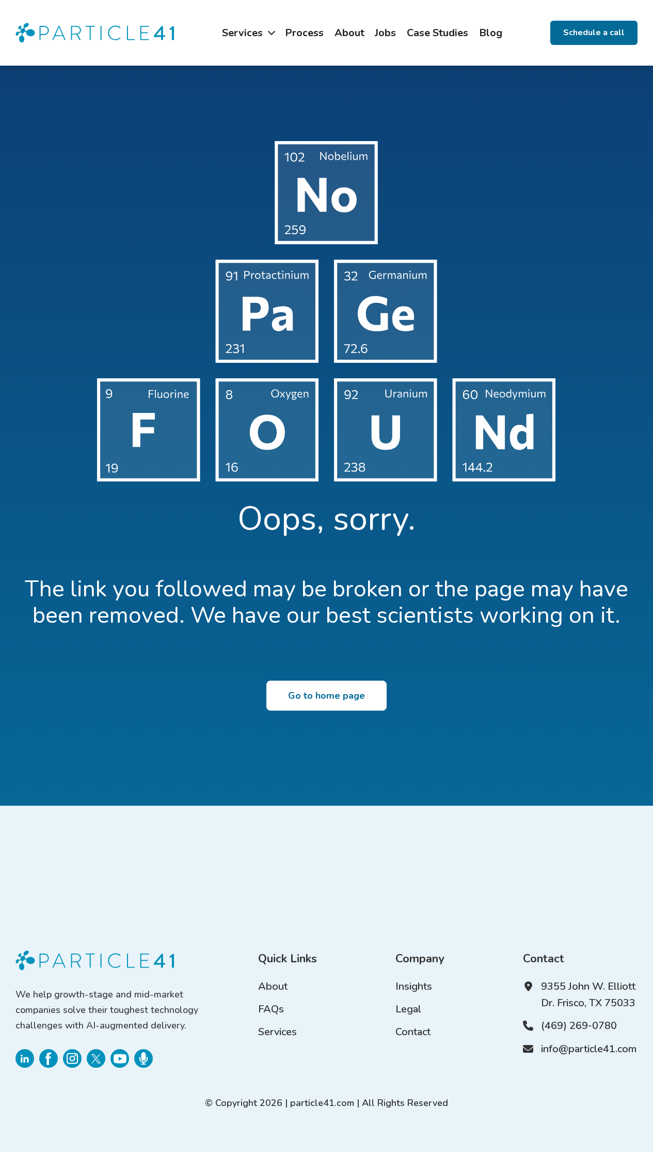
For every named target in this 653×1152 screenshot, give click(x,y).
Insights (413, 986)
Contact (413, 1032)
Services (242, 33)
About (349, 33)
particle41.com (322, 1103)
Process (304, 33)
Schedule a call (594, 32)
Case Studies (437, 33)
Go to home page (326, 695)
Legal (408, 1009)
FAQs (271, 1009)
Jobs (385, 33)
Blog (490, 33)
